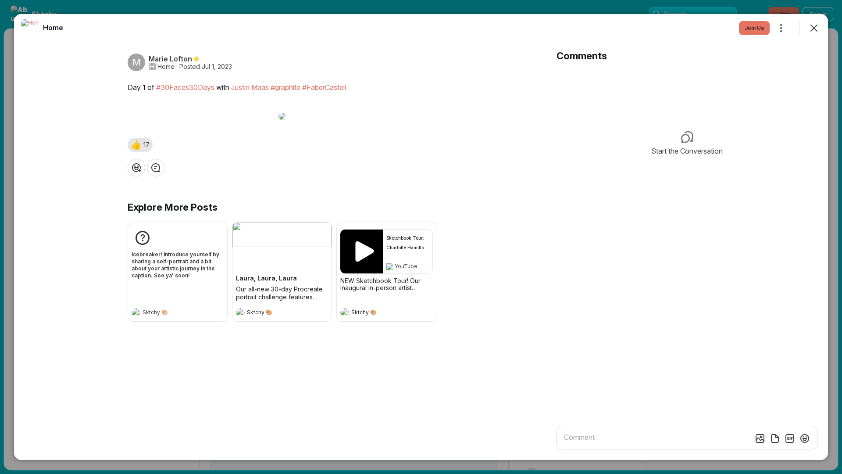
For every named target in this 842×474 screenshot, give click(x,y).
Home (166, 66)
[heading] (169, 313)
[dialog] (421, 237)
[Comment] (155, 167)
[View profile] (136, 312)
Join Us (754, 28)
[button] (140, 145)
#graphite (285, 87)
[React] (136, 167)
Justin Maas (250, 87)
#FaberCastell (324, 87)
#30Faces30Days (185, 87)
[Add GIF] (790, 438)
